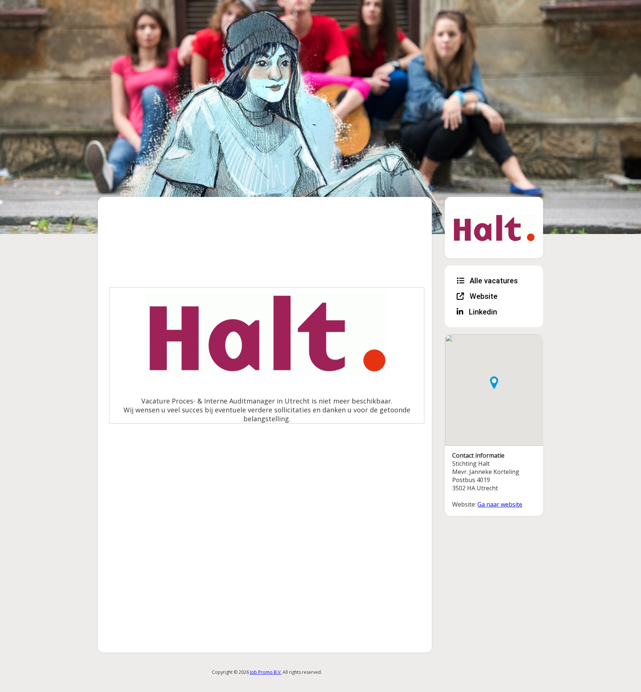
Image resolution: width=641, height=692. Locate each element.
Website (482, 296)
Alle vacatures (493, 280)
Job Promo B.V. (266, 672)
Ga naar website (499, 504)
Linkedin (482, 311)
